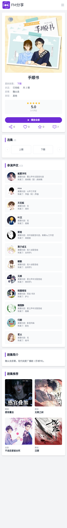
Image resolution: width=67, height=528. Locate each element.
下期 (19, 83)
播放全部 (35, 119)
